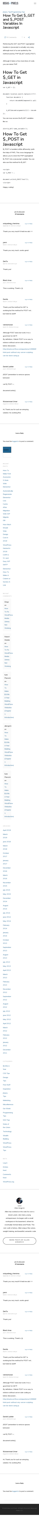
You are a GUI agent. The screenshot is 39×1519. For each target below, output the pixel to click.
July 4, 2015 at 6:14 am (9, 282)
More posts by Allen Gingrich (19, 1241)
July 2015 (6, 890)
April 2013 (7, 970)
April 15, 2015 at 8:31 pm (10, 263)
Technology (7, 1131)
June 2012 (7, 1015)
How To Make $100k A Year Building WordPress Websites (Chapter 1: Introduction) (9, 701)
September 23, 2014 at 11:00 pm (12, 226)
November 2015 (7, 884)
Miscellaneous (7, 1104)
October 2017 (6, 854)
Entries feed (5, 1168)
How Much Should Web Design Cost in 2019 (7, 532)
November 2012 (7, 990)
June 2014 (7, 917)
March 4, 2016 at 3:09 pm (10, 301)
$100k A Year (6, 1067)
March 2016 (5, 876)
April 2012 (7, 1023)
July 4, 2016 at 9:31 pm (9, 369)
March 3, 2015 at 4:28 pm (10, 244)
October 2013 (6, 941)
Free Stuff (6, 1085)
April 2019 (7, 830)
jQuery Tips (7, 12)
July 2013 (6, 962)
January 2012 (6, 1044)
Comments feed (7, 1176)
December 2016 (7, 869)
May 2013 (7, 966)
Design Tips (5, 1079)
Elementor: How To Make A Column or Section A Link (7, 577)
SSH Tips (6, 1120)
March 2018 (5, 847)
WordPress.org (7, 1182)
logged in (15, 441)
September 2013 (7, 949)
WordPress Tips (7, 1148)
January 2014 (6, 934)
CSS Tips (6, 1073)
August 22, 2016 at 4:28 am (10, 404)
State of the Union (6, 1125)
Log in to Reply (28, 223)
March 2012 (5, 1029)
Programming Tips (18, 12)
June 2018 (7, 842)
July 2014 (6, 913)
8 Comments (12, 37)
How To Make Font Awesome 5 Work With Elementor (7, 478)
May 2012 (7, 1019)
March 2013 (5, 976)
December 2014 (7, 899)
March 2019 (5, 836)
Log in (5, 1163)
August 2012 (5, 1005)
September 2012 (7, 998)
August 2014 (5, 907)
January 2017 (6, 862)
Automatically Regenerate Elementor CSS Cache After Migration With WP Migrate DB (7, 505)
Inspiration (7, 1089)
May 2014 (7, 921)
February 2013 (6, 983)
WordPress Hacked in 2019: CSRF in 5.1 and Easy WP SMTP (7, 555)
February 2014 (6, 926)
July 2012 (6, 1011)
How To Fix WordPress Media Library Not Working (8, 618)
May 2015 (7, 894)
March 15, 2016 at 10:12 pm (11, 327)
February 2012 (6, 1036)
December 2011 (7, 1051)
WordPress (7, 1143)
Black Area (7, 280)
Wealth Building (6, 1137)
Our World (6, 1108)
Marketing (6, 1100)
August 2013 (5, 956)
